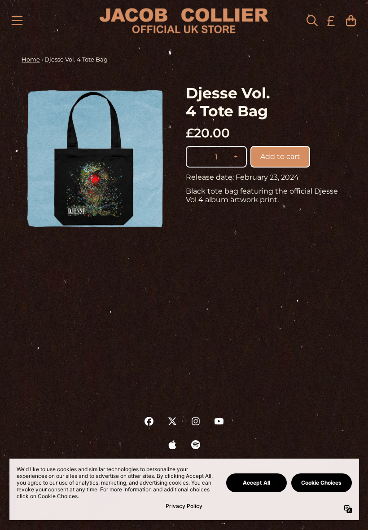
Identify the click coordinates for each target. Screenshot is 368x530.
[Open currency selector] (331, 21)
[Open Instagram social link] (196, 421)
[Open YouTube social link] (219, 421)
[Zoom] (95, 157)
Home (31, 59)
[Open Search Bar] (311, 20)
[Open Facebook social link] (149, 421)
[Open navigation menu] (17, 20)
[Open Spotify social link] (196, 445)
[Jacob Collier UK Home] (184, 20)
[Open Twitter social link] (172, 421)
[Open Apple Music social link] (172, 445)
